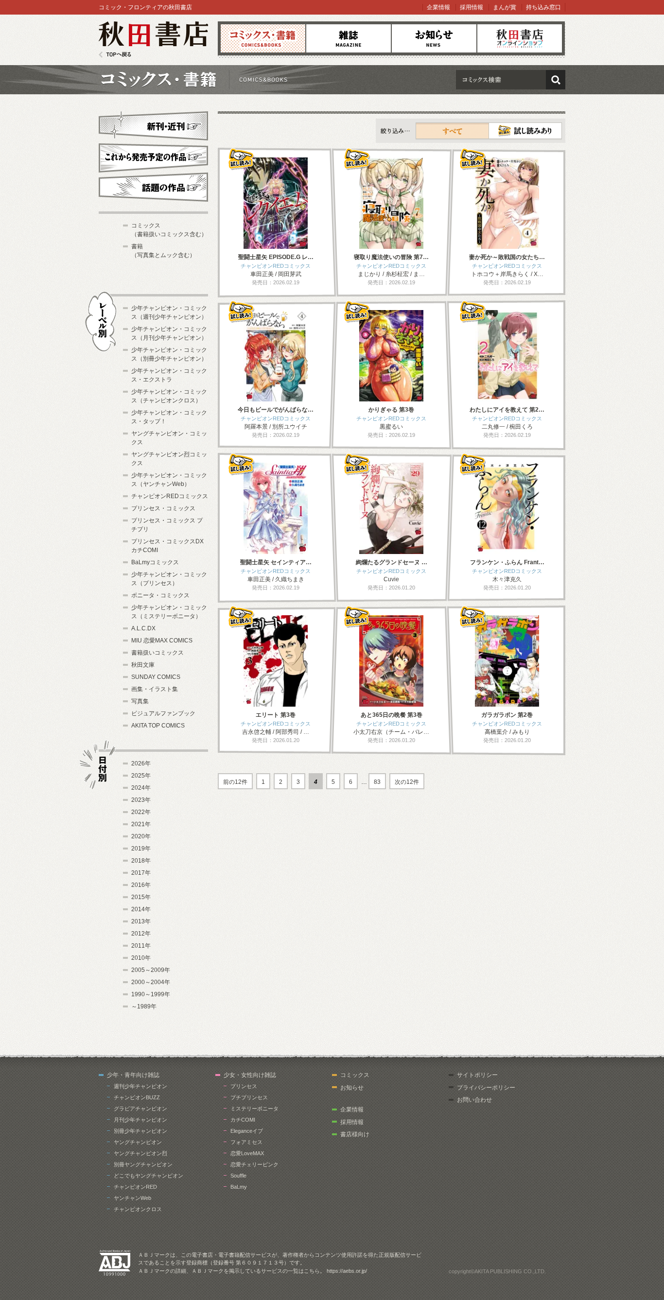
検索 (555, 79)
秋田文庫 (143, 664)
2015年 (141, 897)
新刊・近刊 (153, 124)
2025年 (141, 775)
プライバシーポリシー (486, 1087)
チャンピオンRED (135, 1187)
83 (377, 782)
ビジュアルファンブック (163, 713)
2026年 (141, 763)
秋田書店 (153, 39)
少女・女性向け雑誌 (250, 1075)
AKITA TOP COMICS (158, 725)
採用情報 (471, 7)
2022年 (141, 812)
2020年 (141, 836)
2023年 (141, 800)
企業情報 (438, 7)
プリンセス (243, 1086)
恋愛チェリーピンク (254, 1164)
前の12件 (235, 782)
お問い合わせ (474, 1099)
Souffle (238, 1176)
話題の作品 (153, 187)
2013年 (141, 921)
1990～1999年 (150, 994)
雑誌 (348, 38)
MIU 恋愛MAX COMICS (161, 640)
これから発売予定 (153, 156)
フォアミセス (246, 1142)
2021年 (141, 824)
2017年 (141, 872)
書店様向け (354, 1134)
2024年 (141, 787)
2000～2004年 (150, 982)
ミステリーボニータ (254, 1108)
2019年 (141, 848)
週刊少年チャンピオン (140, 1086)
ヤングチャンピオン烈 (140, 1153)
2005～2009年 (150, 970)
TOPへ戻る (115, 55)
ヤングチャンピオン (138, 1142)
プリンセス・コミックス (163, 508)
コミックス (263, 38)
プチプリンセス (249, 1097)
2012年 (141, 933)
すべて (452, 131)
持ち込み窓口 (543, 7)
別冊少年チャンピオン (140, 1131)
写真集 (140, 701)
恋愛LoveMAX (247, 1153)
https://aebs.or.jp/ (347, 1271)
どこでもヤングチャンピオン (148, 1176)
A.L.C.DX (143, 628)
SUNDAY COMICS (155, 677)
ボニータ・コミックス (160, 595)
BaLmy (238, 1187)
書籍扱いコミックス (157, 652)
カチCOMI (242, 1120)
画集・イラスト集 (154, 689)
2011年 (141, 945)
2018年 (141, 860)
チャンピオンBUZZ (137, 1097)
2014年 (141, 909)
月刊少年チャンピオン (140, 1120)
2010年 (141, 957)
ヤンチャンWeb (132, 1198)
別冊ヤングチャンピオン (143, 1164)
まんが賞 (504, 7)
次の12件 (407, 782)
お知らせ (434, 38)
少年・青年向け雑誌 (133, 1075)
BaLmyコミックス (155, 562)
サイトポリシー (477, 1075)
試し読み (525, 131)
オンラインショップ (519, 38)
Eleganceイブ (246, 1131)
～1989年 (144, 1006)
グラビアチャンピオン (140, 1108)
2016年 (141, 885)
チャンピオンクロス (138, 1209)
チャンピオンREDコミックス (169, 496)
